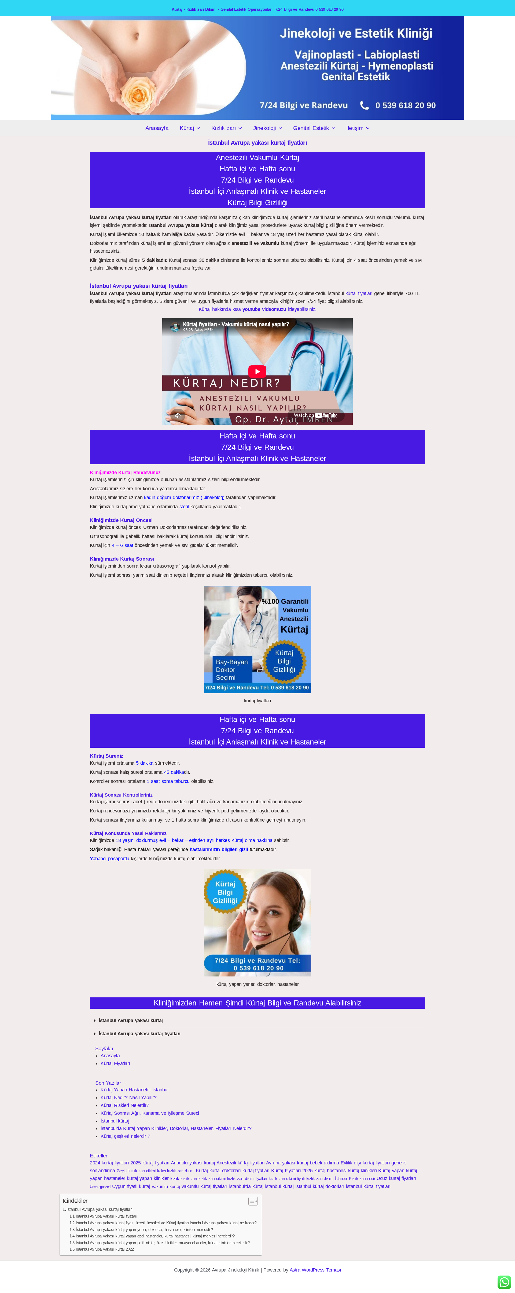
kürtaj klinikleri (362, 1170)
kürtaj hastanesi (330, 1170)
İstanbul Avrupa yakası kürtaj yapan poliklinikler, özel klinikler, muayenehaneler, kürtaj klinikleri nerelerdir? (163, 1243)
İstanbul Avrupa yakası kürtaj (131, 1020)
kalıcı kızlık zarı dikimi (175, 1170)
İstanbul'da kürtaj (246, 1186)
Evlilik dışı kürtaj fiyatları (365, 1162)
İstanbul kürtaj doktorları (319, 1186)
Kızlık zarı (223, 128)
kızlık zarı (189, 1178)
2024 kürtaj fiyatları (109, 1162)
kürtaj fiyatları (359, 293)
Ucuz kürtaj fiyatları (396, 1178)
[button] (197, 128)
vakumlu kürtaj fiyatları (204, 1186)
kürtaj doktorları (225, 1170)
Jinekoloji (264, 128)
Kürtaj (187, 128)
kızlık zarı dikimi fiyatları (247, 1178)
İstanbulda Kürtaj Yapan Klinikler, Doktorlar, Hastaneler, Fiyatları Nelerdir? (176, 1128)
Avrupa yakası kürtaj (287, 1162)
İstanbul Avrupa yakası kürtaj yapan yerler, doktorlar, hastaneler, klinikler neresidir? (144, 1229)
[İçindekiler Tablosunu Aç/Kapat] (250, 1201)
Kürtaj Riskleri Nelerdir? (125, 1105)
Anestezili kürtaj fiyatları (240, 1162)
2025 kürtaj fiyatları (149, 1162)
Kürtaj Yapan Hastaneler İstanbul (134, 1089)
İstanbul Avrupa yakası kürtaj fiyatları (140, 1033)
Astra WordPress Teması (315, 1270)
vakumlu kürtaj (166, 1186)
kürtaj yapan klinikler (148, 1178)
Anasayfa (156, 128)
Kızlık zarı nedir (362, 1178)
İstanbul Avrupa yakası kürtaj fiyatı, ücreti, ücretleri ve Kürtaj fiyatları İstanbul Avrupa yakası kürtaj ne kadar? (166, 1223)
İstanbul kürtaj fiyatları (368, 1186)
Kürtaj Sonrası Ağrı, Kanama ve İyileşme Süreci (150, 1113)
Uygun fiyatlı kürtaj (131, 1186)
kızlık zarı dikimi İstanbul (326, 1178)
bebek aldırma (324, 1162)
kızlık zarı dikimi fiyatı (287, 1178)
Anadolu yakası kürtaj (193, 1162)
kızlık (174, 1178)
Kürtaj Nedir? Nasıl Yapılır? (128, 1097)
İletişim (354, 128)
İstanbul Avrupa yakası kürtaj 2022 (105, 1249)
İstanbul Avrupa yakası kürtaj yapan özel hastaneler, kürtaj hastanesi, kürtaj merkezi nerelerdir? (155, 1236)
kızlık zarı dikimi (212, 1178)
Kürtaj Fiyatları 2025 (291, 1170)
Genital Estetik (311, 128)
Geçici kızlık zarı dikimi (136, 1170)
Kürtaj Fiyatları (115, 1063)
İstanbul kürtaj (115, 1121)
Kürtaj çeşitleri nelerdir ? (125, 1136)
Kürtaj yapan (391, 1170)
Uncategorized (100, 1187)
